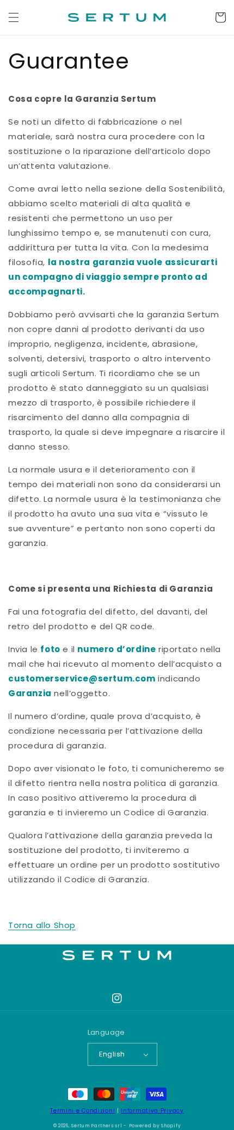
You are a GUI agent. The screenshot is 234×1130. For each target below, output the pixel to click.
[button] (14, 17)
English (112, 1054)
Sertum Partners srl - (99, 1125)
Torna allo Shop (42, 925)
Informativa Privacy (152, 1111)
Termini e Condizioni (82, 1111)
